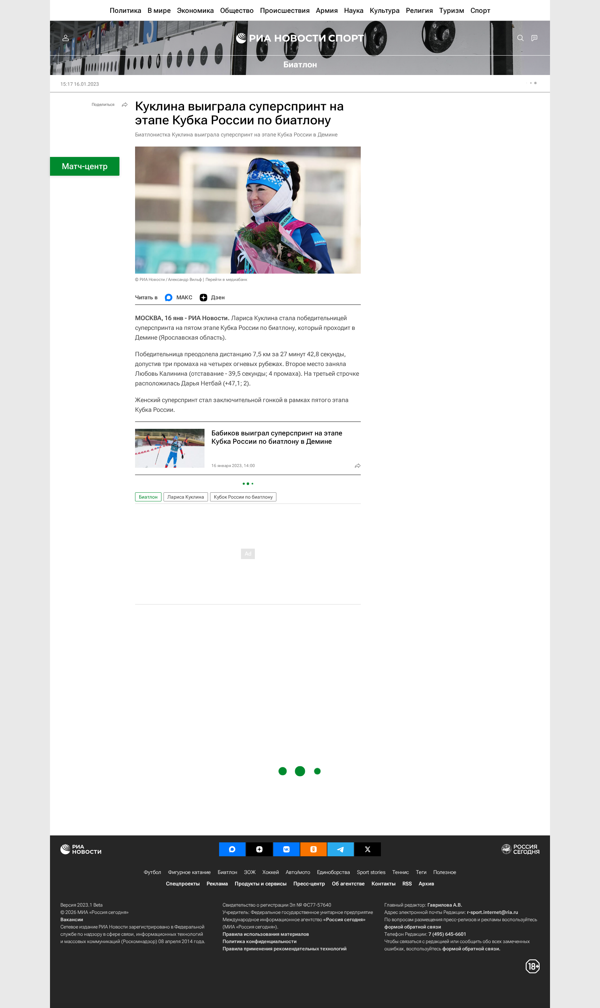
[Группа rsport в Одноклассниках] (313, 849)
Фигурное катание (189, 872)
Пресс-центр (309, 884)
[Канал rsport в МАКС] (232, 849)
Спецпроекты (183, 884)
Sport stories (371, 872)
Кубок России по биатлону (243, 497)
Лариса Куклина (185, 497)
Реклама (217, 884)
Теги (421, 872)
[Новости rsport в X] (368, 849)
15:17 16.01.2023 (79, 84)
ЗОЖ (250, 872)
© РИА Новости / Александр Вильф (168, 279)
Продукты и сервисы (260, 884)
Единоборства (333, 872)
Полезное (444, 872)
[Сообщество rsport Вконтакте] (286, 849)
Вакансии (71, 919)
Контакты (383, 884)
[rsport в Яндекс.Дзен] (259, 849)
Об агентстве (348, 884)
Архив (426, 884)
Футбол (152, 872)
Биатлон (148, 497)
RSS (407, 884)
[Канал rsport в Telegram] (340, 849)
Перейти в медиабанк (226, 279)
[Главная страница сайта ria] (276, 38)
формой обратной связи (412, 927)
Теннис (400, 872)
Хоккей (270, 872)
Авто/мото (298, 872)
